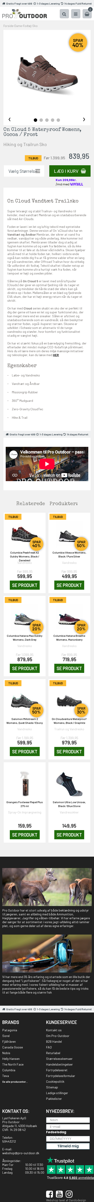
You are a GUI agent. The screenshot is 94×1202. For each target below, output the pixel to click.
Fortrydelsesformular (60, 1076)
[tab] (35, 120)
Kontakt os (54, 1030)
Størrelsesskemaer (59, 1059)
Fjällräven (9, 1041)
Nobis (6, 1053)
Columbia (8, 1070)
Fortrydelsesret (57, 1070)
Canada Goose (12, 1047)
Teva (5, 1076)
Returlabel (53, 1053)
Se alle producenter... (15, 1081)
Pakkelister (54, 1099)
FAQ (49, 1047)
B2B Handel (54, 1041)
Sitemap (52, 1087)
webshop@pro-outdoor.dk (20, 1153)
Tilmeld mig (68, 1146)
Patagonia (9, 1030)
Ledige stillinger (57, 1093)
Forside (8, 26)
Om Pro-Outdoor (57, 1036)
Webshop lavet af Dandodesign (66, 1200)
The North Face (13, 1064)
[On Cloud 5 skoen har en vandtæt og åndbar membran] (47, 73)
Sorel (6, 1036)
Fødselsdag (56, 1132)
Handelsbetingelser (59, 1064)
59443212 (9, 1141)
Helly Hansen (11, 1059)
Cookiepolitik (55, 1081)
